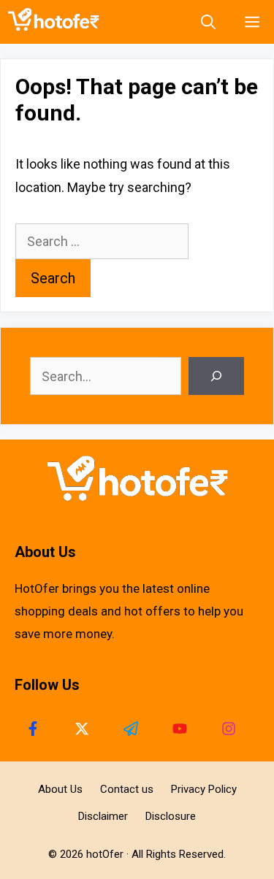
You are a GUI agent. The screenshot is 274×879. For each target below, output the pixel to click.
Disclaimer (103, 816)
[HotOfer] (57, 22)
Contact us (126, 789)
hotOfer (104, 854)
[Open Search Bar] (208, 22)
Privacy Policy (204, 789)
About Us (60, 789)
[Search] (216, 376)
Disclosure (170, 816)
